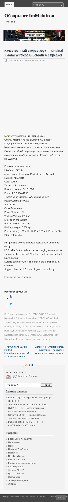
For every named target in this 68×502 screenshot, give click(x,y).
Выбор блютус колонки (24, 331)
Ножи (11, 446)
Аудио (32, 326)
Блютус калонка (44, 326)
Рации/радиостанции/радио (22, 463)
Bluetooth (51, 314)
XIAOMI (24, 326)
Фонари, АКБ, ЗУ (16, 470)
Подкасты (13, 453)
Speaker (16, 326)
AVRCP (42, 314)
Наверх (61, 497)
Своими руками (15, 466)
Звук (39, 331)
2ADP (35, 314)
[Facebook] (11, 298)
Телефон (45, 339)
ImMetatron (31, 318)
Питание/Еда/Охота (18, 449)
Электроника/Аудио (17, 314)
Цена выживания (16, 473)
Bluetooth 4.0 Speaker (14, 318)
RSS (30, 365)
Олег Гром (53, 335)
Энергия (12, 484)
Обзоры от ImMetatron (29, 15)
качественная (49, 331)
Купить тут (10, 136)
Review (7, 326)
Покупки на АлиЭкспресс (17, 277)
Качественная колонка (15, 335)
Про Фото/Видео (16, 456)
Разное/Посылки (16, 460)
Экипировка (14, 477)
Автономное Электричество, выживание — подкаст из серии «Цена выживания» (49, 350)
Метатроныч (34, 335)
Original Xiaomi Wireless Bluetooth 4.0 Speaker (34, 322)
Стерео (20, 339)
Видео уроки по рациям (20, 439)
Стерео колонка (32, 339)
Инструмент (14, 442)
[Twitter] (11, 306)
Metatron (28, 60)
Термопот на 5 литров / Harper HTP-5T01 (28, 404)
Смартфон (9, 339)
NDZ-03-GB (43, 318)
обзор (44, 335)
